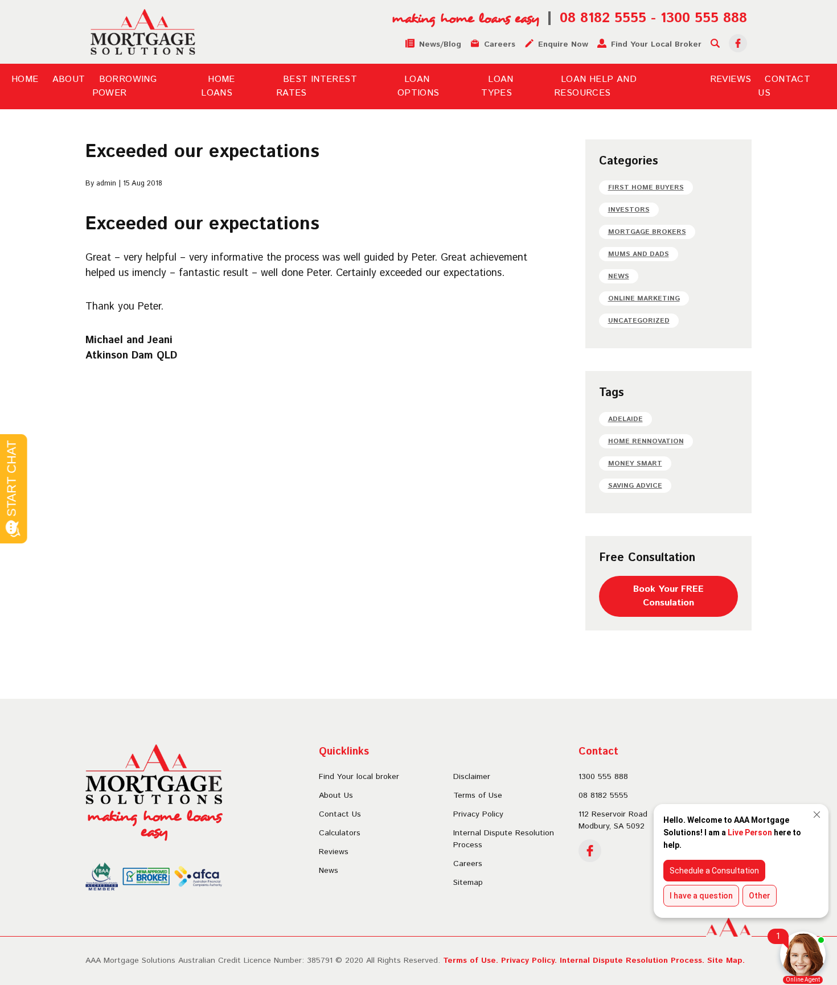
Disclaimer (471, 776)
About (68, 79)
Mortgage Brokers (647, 232)
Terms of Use (477, 795)
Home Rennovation (646, 441)
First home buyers (646, 187)
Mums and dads (638, 254)
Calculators (339, 833)
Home (25, 79)
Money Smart (635, 463)
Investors (629, 210)
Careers (467, 863)
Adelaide (625, 419)
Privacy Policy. (529, 960)
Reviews (731, 79)
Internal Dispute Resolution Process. (632, 960)
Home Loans (218, 86)
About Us (336, 795)
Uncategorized (639, 320)
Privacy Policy (478, 814)
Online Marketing (644, 298)
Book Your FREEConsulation (668, 596)
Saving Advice (635, 486)
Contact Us (340, 814)
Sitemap (468, 882)
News (618, 276)
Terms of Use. (470, 960)
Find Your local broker (359, 776)
